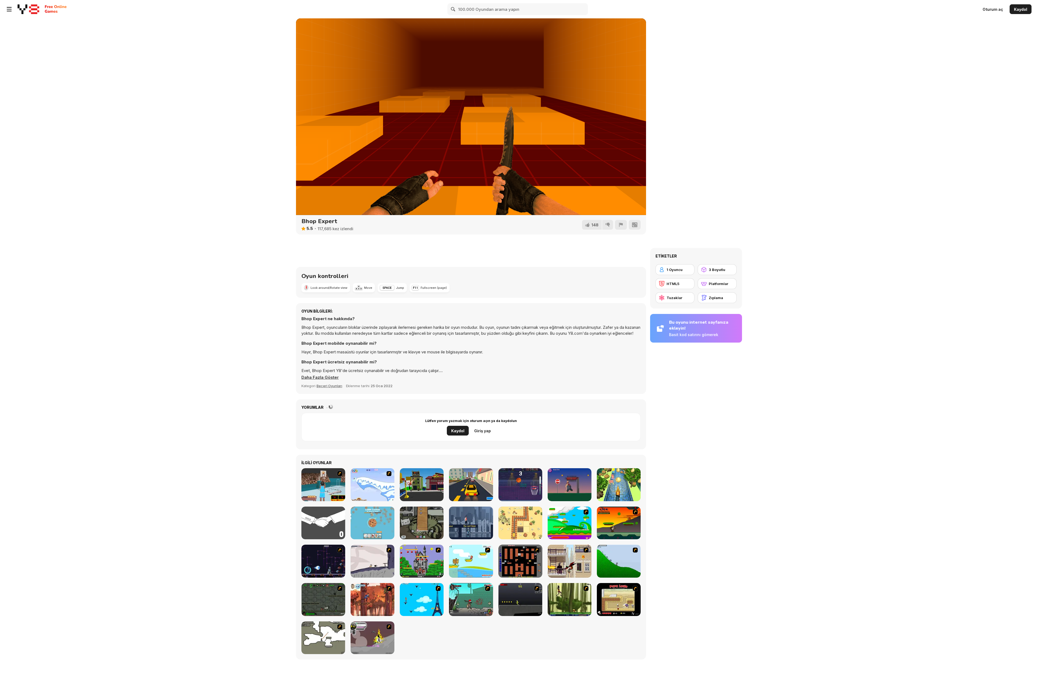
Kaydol (1020, 9)
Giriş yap (482, 430)
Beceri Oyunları (329, 386)
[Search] (453, 9)
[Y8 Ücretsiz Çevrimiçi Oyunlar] (28, 9)
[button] (320, 377)
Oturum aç (993, 9)
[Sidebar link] (9, 9)
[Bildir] (621, 225)
